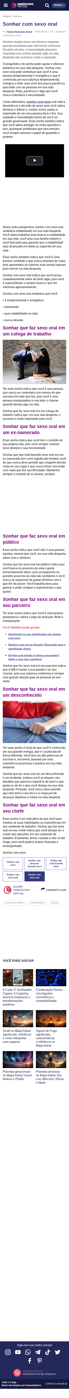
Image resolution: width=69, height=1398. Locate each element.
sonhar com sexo (38, 101)
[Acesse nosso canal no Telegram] (38, 1352)
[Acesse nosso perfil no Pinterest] (39, 1361)
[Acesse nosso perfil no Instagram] (8, 1352)
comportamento (37, 903)
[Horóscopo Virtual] (20, 5)
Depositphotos (33, 1385)
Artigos (7, 16)
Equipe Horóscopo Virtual (19, 32)
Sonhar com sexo (13, 863)
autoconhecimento (14, 903)
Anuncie (62, 1384)
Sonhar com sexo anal (13, 876)
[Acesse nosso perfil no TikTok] (48, 1352)
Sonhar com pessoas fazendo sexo (35, 863)
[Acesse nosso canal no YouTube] (18, 1352)
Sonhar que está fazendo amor (56, 863)
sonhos (54, 903)
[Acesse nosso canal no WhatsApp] (28, 1352)
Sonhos (17, 16)
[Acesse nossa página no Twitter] (57, 1352)
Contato (50, 1384)
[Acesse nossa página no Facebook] (29, 1361)
